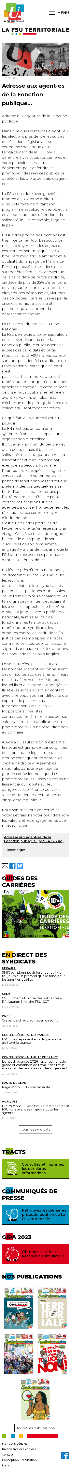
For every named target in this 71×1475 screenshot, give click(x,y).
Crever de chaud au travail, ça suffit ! (30, 1020)
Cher (6, 994)
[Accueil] (14, 13)
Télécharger (15, 850)
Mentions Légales (15, 1443)
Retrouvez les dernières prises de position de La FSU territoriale (44, 1214)
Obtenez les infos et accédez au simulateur (43, 1254)
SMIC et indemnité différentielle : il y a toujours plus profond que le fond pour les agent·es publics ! (33, 976)
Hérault (9, 968)
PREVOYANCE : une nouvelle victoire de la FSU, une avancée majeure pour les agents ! (35, 1109)
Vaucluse (9, 1101)
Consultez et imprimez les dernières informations (43, 1168)
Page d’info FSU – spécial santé (26, 1087)
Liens (6, 1465)
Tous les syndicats (35, 1129)
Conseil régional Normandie (25, 1035)
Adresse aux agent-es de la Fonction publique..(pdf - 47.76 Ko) (34, 839)
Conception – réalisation (19, 1460)
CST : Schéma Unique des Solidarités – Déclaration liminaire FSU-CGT (32, 1000)
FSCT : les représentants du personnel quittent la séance (32, 1041)
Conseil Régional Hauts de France (30, 1057)
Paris (6, 1016)
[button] (5, 866)
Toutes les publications (36, 1428)
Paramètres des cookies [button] (19, 1449)
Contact (7, 1454)
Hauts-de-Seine (14, 1083)
